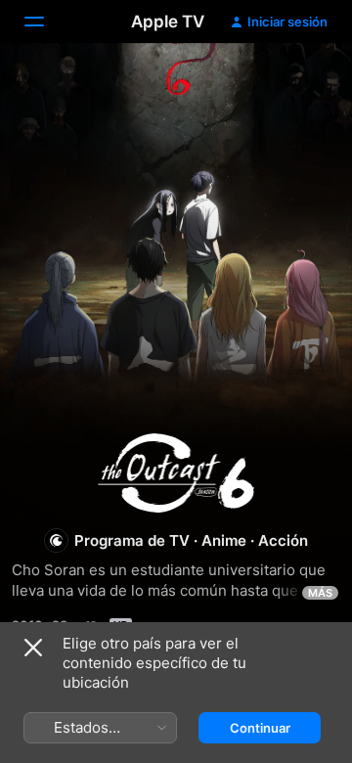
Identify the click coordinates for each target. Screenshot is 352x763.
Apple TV (167, 21)
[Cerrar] (33, 647)
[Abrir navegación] (45, 21)
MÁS (320, 593)
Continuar (260, 728)
